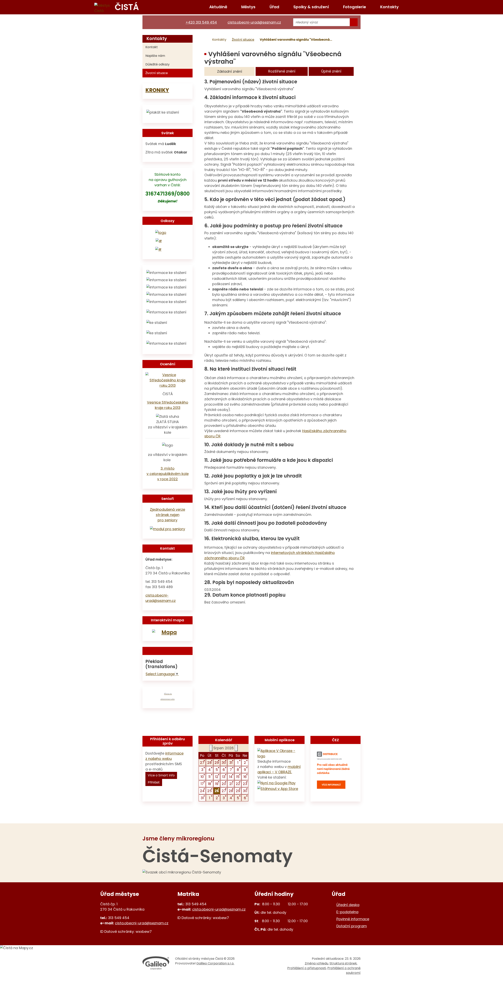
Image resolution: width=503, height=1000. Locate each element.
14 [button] (230, 776)
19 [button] (216, 783)
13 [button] (223, 776)
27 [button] (202, 762)
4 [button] (209, 769)
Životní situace (243, 39)
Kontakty (389, 7)
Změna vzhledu (316, 963)
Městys (248, 7)
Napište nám (155, 55)
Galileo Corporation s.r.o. (215, 963)
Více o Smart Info (161, 775)
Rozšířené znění (281, 71)
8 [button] (238, 769)
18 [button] (209, 783)
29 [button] (217, 762)
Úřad (274, 7)
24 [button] (202, 790)
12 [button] (216, 776)
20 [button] (224, 783)
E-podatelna (347, 911)
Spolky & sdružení (311, 7)
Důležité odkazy (157, 64)
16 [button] (245, 776)
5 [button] (217, 769)
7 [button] (231, 769)
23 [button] (245, 783)
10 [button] (202, 776)
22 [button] (238, 783)
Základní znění (229, 71)
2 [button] (245, 762)
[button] (216, 790)
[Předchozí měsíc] (210, 748)
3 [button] (202, 769)
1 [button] (237, 762)
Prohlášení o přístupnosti (306, 968)
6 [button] (224, 769)
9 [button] (245, 769)
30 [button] (224, 762)
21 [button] (230, 783)
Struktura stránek (343, 963)
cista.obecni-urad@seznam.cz (141, 923)
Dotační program (351, 926)
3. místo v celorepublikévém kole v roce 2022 (168, 473)
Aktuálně (218, 7)
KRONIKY (157, 90)
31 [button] (230, 762)
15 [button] (238, 776)
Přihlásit (154, 782)
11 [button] (209, 776)
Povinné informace (352, 918)
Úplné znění (331, 71)
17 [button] (202, 783)
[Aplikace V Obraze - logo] (279, 753)
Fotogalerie (354, 7)
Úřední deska (347, 904)
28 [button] (209, 762)
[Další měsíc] (236, 748)
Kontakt (151, 47)
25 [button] (209, 790)
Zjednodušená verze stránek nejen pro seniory (167, 514)
